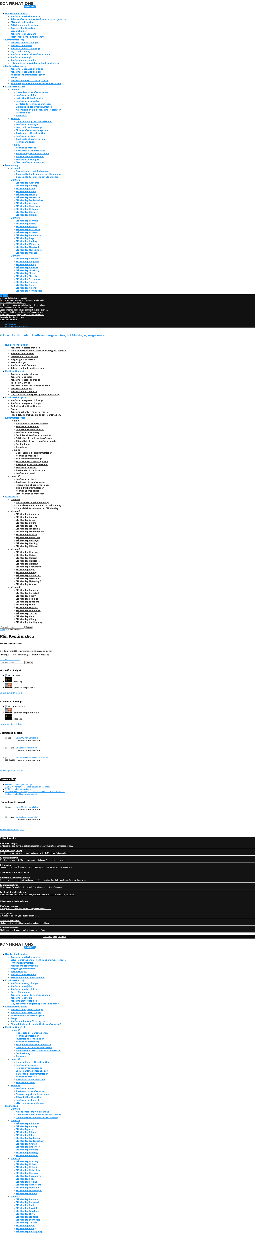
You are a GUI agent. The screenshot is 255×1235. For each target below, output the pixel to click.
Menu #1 (15, 168)
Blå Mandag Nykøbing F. (29, 249)
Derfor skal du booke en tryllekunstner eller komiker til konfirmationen (35, 791)
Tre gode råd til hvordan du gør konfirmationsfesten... (22, 312)
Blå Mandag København (28, 235)
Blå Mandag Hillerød (27, 214)
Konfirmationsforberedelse (25, 16)
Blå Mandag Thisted (26, 282)
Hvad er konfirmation (16, 13)
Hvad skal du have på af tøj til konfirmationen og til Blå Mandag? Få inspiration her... (36, 851)
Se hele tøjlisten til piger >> (11, 770)
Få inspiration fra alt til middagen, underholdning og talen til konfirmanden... (32, 886)
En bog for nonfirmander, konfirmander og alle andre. (22, 300)
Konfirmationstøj (14, 39)
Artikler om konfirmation (24, 25)
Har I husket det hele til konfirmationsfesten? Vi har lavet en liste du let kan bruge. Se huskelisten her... (43, 879)
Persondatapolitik (50, 936)
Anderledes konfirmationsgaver (28, 74)
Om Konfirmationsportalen (16, 326)
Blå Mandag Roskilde (27, 267)
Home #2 (15, 118)
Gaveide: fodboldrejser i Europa (13, 298)
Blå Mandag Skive (25, 273)
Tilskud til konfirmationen (30, 156)
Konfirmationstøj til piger (24, 42)
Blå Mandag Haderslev (28, 206)
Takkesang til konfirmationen (32, 133)
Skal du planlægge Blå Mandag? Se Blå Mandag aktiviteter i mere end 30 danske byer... (37, 866)
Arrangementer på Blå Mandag (32, 171)
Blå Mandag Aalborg (27, 185)
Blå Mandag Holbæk (26, 226)
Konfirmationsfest (15, 86)
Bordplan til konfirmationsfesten (33, 103)
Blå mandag (11, 165)
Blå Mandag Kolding (26, 241)
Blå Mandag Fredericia (28, 197)
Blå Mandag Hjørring (27, 220)
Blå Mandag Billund (26, 191)
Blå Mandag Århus (25, 188)
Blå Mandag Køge (25, 238)
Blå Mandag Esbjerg (26, 194)
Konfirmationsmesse (8, 319)
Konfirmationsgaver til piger (26, 71)
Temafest (21, 115)
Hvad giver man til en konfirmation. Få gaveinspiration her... (25, 907)
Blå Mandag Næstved (27, 247)
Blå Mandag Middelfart (28, 244)
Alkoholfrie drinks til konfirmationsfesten (38, 109)
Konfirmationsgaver (16, 65)
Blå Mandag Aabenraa (27, 182)
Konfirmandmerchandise (24, 60)
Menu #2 (15, 179)
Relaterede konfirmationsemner (28, 36)
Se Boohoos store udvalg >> (28, 748)
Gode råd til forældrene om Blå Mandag (37, 176)
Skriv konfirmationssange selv (32, 130)
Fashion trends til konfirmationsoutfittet (16, 307)
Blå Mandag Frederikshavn (30, 200)
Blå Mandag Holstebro (28, 229)
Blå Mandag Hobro (26, 223)
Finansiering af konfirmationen (32, 153)
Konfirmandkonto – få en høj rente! (29, 80)
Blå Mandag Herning (27, 211)
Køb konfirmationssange (29, 127)
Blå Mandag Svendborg (28, 279)
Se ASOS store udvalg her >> (28, 738)
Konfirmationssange (27, 124)
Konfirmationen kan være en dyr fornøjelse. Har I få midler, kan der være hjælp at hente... (37, 893)
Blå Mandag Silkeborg (27, 270)
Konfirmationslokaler (27, 95)
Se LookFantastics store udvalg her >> (32, 758)
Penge (14, 77)
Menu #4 (15, 255)
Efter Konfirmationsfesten (30, 162)
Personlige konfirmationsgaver (13, 317)
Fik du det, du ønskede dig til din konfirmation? (36, 83)
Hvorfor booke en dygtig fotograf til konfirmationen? (22, 314)
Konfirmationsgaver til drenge (27, 68)
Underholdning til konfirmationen (34, 121)
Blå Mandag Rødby (26, 264)
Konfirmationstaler (26, 136)
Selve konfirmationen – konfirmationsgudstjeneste (38, 19)
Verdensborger (19, 30)
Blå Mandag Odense (26, 252)
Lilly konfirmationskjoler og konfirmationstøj (35, 63)
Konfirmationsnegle (21, 57)
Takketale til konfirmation (30, 138)
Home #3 (15, 144)
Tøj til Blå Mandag (20, 51)
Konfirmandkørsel (25, 141)
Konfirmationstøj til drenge (25, 48)
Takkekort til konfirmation (30, 150)
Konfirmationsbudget (27, 159)
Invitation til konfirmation (30, 98)
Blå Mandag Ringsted (27, 261)
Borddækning (23, 112)
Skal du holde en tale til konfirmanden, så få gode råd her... (24, 921)
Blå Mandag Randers (27, 258)
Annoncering (10, 324)
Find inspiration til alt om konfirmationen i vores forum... (24, 929)
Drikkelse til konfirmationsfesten (34, 106)
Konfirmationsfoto (26, 147)
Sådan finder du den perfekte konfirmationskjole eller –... (24, 310)
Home (2, 630)
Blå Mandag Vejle (25, 284)
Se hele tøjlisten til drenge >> (12, 830)
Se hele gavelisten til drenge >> (13, 724)
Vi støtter (62, 936)
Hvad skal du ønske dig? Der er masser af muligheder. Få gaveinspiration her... (33, 859)
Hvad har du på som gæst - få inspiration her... (19, 914)
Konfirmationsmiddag (27, 101)
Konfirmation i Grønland (23, 33)
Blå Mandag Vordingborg (29, 290)
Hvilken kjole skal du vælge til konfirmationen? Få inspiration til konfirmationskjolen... (36, 844)
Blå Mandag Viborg (26, 287)
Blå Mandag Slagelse (27, 276)
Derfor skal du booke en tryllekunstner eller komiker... (22, 305)
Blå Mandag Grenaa (26, 203)
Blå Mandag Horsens (27, 232)
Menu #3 (15, 217)
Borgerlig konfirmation (23, 28)
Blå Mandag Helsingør (27, 209)
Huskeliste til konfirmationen (32, 92)
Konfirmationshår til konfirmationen (30, 54)
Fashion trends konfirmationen (13, 303)
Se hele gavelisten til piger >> (12, 693)
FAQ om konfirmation (22, 22)
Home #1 (15, 89)
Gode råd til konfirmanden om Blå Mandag (38, 174)
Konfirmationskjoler (21, 45)
